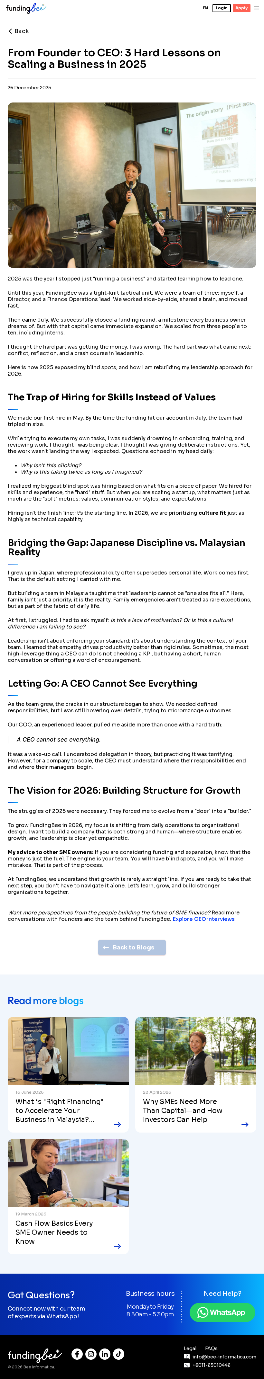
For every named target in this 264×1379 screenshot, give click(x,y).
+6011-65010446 (212, 1365)
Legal (190, 1348)
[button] (205, 8)
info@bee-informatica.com (224, 1357)
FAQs (211, 1348)
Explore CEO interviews (204, 919)
